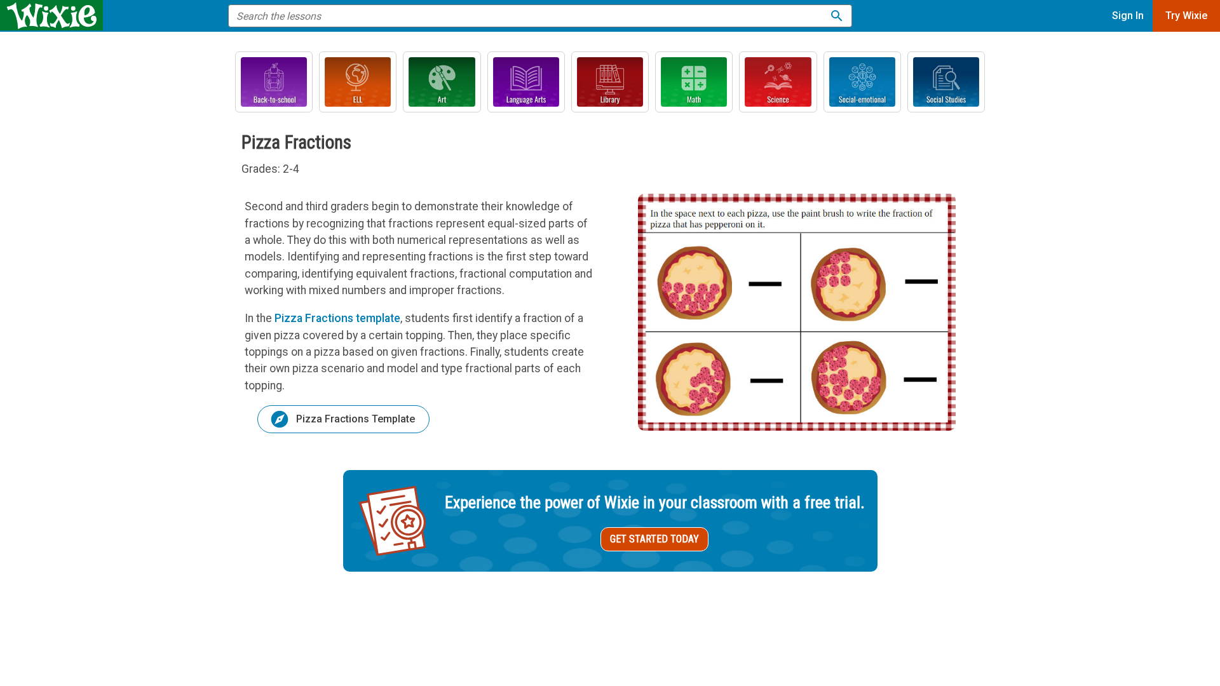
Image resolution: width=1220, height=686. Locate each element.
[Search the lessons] (837, 16)
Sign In (1128, 16)
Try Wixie (1186, 16)
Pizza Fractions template (337, 318)
